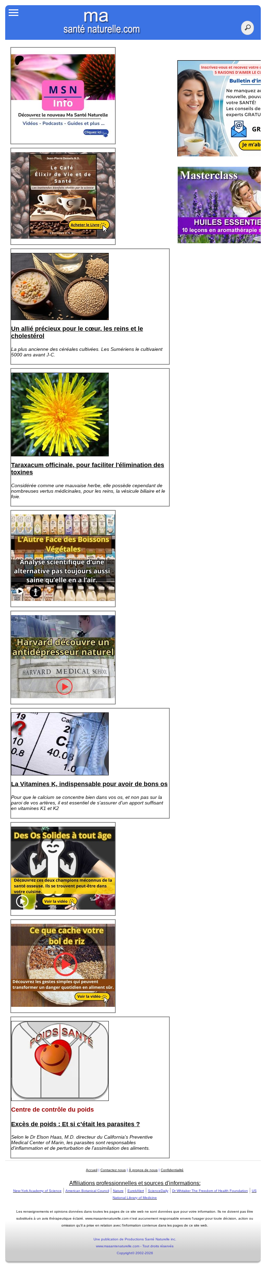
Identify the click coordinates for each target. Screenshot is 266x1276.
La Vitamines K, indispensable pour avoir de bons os (89, 784)
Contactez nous (113, 1170)
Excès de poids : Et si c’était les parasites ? (75, 1124)
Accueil (91, 1170)
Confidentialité (172, 1170)
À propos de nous (143, 1170)
